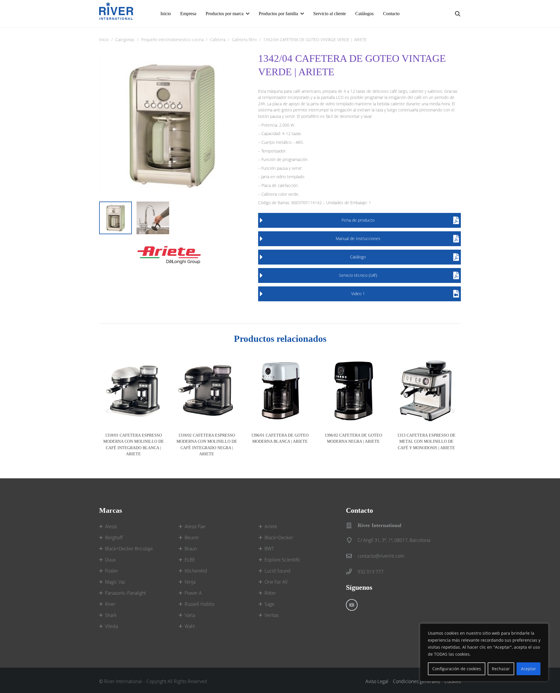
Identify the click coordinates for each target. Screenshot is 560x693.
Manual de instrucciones (358, 238)
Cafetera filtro (244, 39)
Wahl (190, 626)
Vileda (111, 626)
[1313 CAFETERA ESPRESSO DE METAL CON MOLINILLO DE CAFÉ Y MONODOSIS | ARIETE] (427, 391)
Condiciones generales (416, 681)
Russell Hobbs (199, 604)
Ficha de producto (358, 220)
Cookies (452, 681)
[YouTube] (352, 605)
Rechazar (501, 668)
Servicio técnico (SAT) (358, 275)
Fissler (111, 571)
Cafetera (217, 39)
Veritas (272, 615)
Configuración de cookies (456, 668)
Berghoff (114, 537)
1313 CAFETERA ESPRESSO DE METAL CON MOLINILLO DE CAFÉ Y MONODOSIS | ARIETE (426, 441)
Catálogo (358, 257)
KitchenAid (196, 571)
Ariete (271, 526)
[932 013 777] (352, 571)
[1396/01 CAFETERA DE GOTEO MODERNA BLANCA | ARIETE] (280, 391)
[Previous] (107, 410)
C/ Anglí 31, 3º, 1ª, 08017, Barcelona (394, 540)
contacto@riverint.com (381, 556)
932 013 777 (371, 571)
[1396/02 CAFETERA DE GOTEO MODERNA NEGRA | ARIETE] (353, 391)
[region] (484, 652)
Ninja (190, 582)
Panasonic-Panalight (125, 593)
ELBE (190, 559)
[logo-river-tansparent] (117, 13)
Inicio (104, 39)
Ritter (270, 593)
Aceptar (528, 668)
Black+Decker (279, 537)
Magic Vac (115, 582)
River (110, 604)
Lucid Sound (277, 571)
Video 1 (358, 293)
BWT (269, 548)
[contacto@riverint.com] (352, 556)
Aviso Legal (376, 681)
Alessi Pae (195, 526)
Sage (269, 604)
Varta (190, 615)
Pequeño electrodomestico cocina (172, 39)
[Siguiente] (452, 410)
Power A (193, 593)
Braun (191, 548)
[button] (247, 13)
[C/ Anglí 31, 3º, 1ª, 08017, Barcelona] (352, 540)
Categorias (124, 39)
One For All (276, 582)
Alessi (111, 526)
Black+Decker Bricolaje (129, 548)
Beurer (192, 537)
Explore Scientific (282, 559)
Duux (110, 559)
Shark (111, 615)
